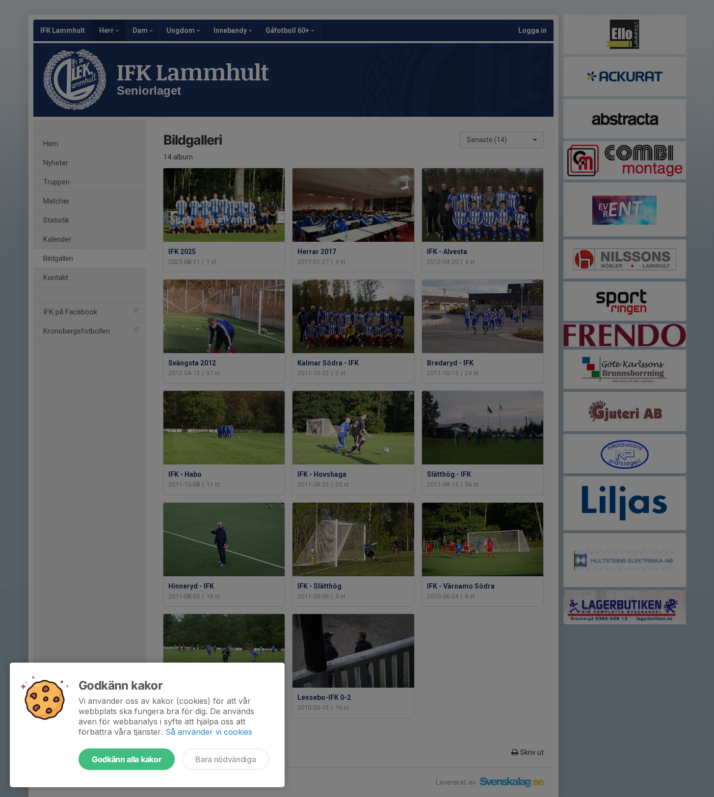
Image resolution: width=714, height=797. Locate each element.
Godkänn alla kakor (126, 759)
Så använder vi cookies (208, 732)
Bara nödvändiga (225, 759)
